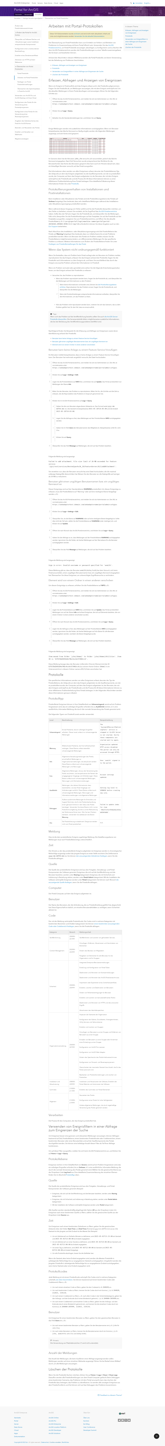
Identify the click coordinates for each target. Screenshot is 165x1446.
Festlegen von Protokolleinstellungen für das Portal (67, 244)
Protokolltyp (70, 1175)
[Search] (131, 3)
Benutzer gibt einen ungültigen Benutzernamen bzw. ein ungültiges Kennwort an (80, 341)
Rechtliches (65, 1442)
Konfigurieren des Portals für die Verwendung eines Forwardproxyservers (25, 104)
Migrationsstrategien (22, 139)
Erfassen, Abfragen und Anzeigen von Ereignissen (69, 65)
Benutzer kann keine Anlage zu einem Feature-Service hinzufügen (74, 338)
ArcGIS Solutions (54, 1433)
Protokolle (55, 68)
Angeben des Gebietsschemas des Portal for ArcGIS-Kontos (27, 122)
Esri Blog (86, 1424)
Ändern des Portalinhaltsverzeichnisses (24, 27)
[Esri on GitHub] (125, 1420)
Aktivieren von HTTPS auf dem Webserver (25, 61)
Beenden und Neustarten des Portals (27, 128)
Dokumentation (19, 1436)
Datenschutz (45, 1442)
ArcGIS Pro (52, 1421)
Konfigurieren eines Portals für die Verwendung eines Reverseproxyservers (26, 114)
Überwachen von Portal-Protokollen (56, 18)
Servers (40, 3)
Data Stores (48, 3)
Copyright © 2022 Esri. (21, 1442)
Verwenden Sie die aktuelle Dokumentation (89, 36)
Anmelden (139, 3)
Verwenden (28, 14)
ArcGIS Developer (55, 1430)
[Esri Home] (122, 1413)
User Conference (89, 1427)
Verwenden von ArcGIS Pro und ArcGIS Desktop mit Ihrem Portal (25, 97)
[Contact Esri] (129, 1420)
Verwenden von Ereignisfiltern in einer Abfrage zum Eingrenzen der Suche (77, 71)
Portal (34, 3)
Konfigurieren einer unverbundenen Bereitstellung (27, 50)
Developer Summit (89, 1430)
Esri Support (53, 226)
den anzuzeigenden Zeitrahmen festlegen (91, 856)
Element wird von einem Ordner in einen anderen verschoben (73, 345)
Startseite (18, 14)
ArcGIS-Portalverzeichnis (108, 211)
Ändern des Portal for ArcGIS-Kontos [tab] (26, 34)
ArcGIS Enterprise (22, 3)
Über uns (86, 1418)
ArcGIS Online (54, 1418)
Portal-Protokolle (22, 73)
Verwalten (38, 14)
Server (16, 1424)
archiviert (77, 34)
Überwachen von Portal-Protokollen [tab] (24, 68)
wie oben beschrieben (64, 1280)
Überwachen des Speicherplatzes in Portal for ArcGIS (28, 90)
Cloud (56, 3)
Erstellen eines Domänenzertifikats (26, 55)
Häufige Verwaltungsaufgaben (33, 18)
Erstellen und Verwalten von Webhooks (24, 133)
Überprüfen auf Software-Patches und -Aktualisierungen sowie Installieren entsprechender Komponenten (27, 42)
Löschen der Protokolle (60, 75)
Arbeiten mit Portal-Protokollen (27, 77)
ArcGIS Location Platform (57, 1427)
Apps (61, 3)
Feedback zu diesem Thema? (111, 1395)
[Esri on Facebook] (122, 1420)
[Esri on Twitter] (119, 1420)
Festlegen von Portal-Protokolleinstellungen (24, 83)
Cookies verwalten (55, 1442)
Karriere (86, 1421)
